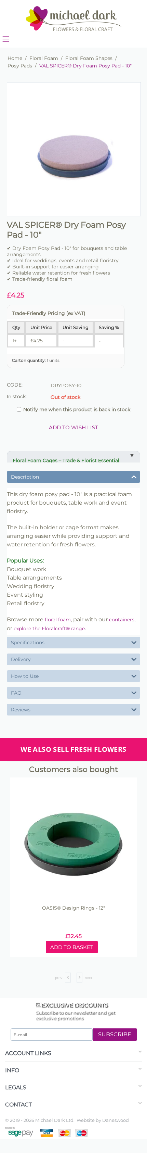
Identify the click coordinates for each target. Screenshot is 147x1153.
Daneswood (115, 1120)
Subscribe (114, 1034)
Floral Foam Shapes (88, 58)
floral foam (58, 620)
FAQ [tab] (16, 693)
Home (15, 58)
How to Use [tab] (25, 676)
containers (121, 620)
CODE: (15, 385)
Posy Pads (20, 66)
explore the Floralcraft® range (49, 628)
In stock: (17, 396)
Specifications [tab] (27, 642)
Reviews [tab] (20, 710)
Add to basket (101, 947)
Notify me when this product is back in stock (76, 409)
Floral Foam (43, 58)
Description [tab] (25, 477)
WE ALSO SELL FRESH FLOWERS (73, 749)
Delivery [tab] (21, 659)
